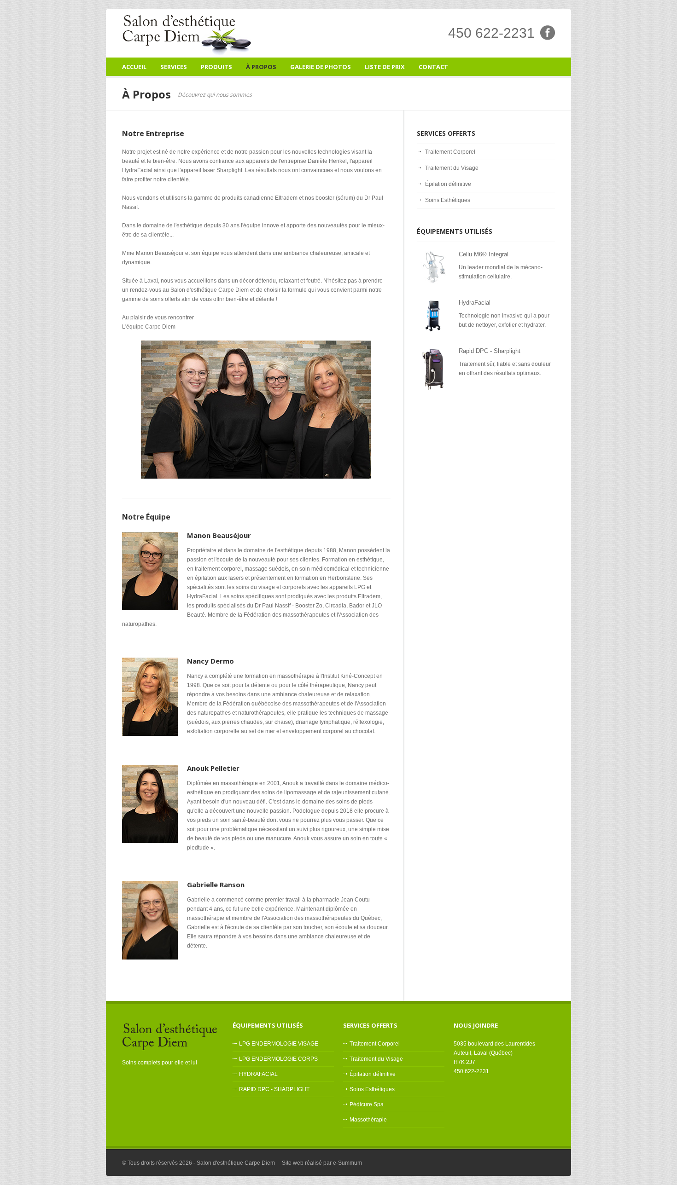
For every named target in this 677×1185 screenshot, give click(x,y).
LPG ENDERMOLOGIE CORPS (278, 1059)
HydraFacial (474, 302)
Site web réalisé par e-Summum (322, 1163)
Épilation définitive (448, 184)
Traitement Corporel (450, 152)
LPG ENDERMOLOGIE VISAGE (278, 1043)
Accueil (134, 67)
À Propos (261, 67)
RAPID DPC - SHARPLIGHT (274, 1089)
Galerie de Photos (320, 67)
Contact (433, 67)
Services (173, 69)
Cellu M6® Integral (483, 254)
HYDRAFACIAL (258, 1074)
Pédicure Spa (367, 1104)
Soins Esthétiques (447, 200)
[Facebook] (547, 38)
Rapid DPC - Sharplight (489, 350)
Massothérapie (368, 1119)
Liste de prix (385, 67)
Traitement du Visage (452, 168)
